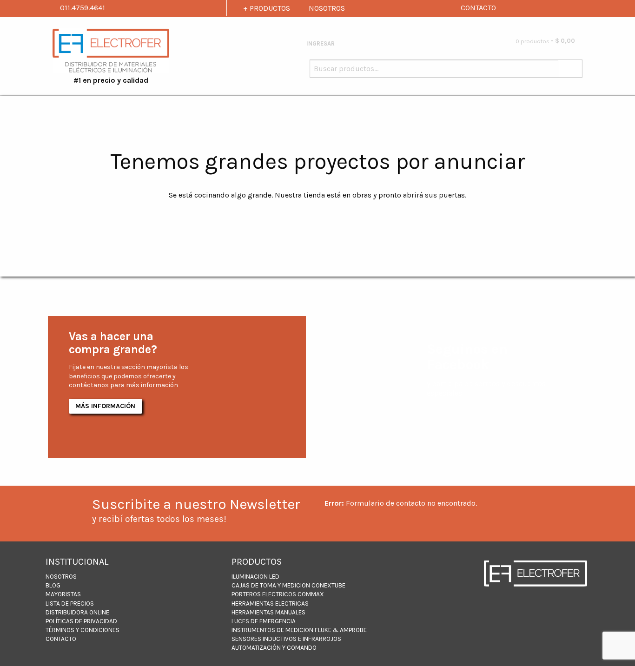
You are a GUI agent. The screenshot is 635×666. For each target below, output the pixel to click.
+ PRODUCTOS (266, 8)
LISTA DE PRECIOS (70, 603)
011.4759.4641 (81, 7)
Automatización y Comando (274, 647)
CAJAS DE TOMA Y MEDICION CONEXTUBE (288, 585)
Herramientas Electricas (270, 603)
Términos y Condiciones (82, 629)
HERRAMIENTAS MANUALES (268, 612)
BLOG (53, 585)
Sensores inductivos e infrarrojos (286, 638)
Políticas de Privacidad (81, 621)
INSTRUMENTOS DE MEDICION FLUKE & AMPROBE (299, 629)
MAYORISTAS (63, 594)
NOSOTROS (327, 8)
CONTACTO (478, 7)
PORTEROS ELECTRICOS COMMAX (278, 594)
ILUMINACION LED (255, 576)
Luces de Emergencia (264, 621)
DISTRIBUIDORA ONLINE (77, 612)
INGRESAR (320, 43)
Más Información (105, 406)
